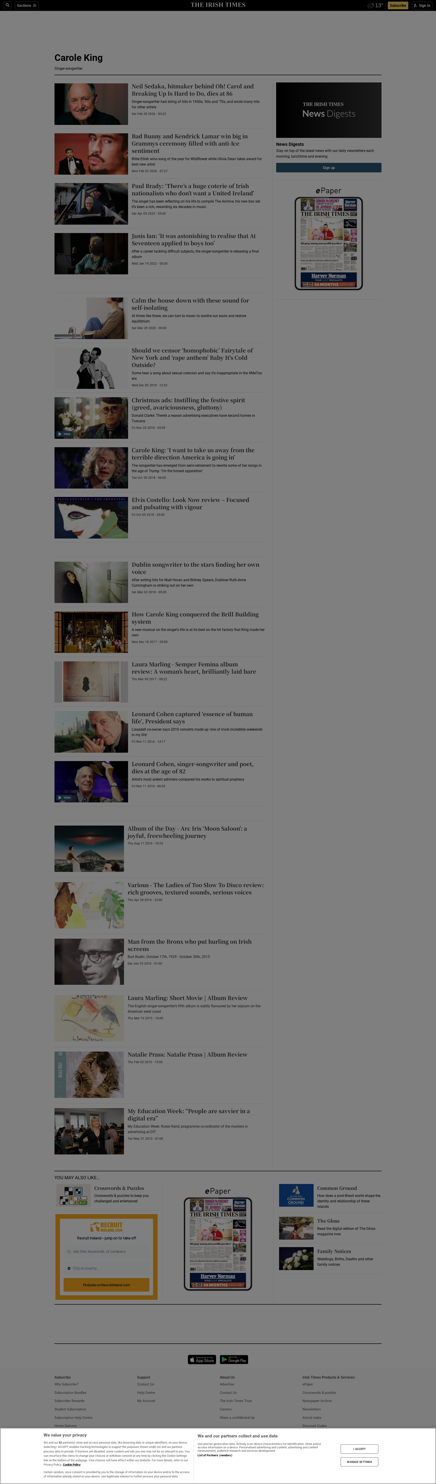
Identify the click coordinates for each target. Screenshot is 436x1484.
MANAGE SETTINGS (359, 1461)
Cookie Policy (72, 1464)
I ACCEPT (359, 1449)
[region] (218, 1456)
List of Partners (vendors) (215, 1455)
